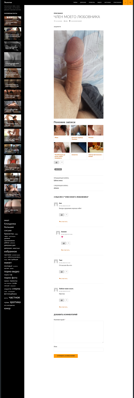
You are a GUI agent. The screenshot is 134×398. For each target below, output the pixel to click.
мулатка (15, 266)
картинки (7, 255)
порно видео (11, 271)
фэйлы (6, 298)
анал (6, 220)
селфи (14, 283)
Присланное (117, 2)
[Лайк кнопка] (56, 162)
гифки (6, 236)
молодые (8, 266)
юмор (7, 308)
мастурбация (13, 259)
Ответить (64, 221)
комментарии (16, 255)
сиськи (6, 286)
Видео (100, 2)
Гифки (75, 2)
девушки (8, 248)
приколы (13, 281)
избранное (10, 251)
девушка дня (9, 245)
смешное (12, 285)
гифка (16, 234)
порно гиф (8, 275)
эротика (15, 302)
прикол (6, 281)
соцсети (7, 289)
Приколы (92, 2)
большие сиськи (9, 229)
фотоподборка (10, 294)
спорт (5, 291)
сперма (16, 289)
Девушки (83, 2)
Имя (55, 346)
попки (11, 268)
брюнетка (9, 234)
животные (16, 248)
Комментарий (60, 320)
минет (8, 262)
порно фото (10, 278)
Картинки (107, 2)
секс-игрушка (7, 283)
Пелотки (8, 2)
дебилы (6, 243)
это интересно (9, 305)
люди (5, 259)
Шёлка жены (61, 179)
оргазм (6, 268)
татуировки (11, 291)
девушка (12, 242)
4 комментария (76, 21)
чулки (6, 302)
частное (58, 169)
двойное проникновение (9, 239)
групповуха (12, 236)
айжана (61, 187)
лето (5, 257)
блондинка (10, 224)
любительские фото (14, 257)
